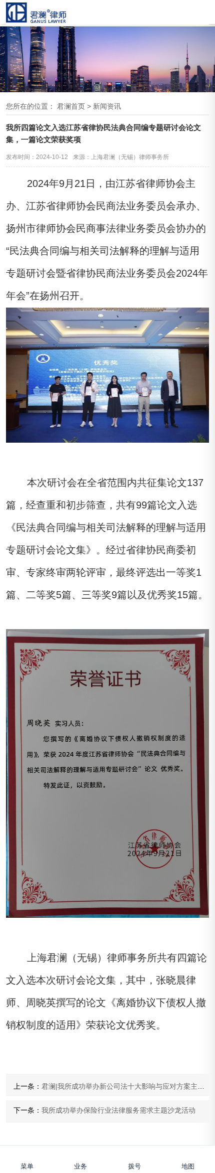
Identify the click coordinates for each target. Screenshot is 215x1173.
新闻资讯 (107, 106)
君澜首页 (71, 106)
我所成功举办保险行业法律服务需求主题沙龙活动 (119, 1110)
